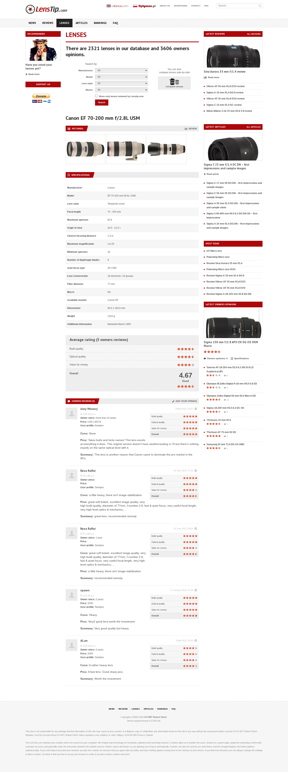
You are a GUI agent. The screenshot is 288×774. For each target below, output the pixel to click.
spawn (85, 590)
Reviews (47, 23)
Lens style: (87, 83)
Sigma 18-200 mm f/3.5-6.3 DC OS (225, 408)
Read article (213, 174)
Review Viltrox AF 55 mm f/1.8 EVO (225, 288)
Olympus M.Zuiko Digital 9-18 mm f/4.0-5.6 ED (231, 383)
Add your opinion (185, 401)
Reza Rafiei (88, 471)
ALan (84, 640)
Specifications (241, 358)
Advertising (180, 6)
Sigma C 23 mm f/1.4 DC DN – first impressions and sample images (226, 166)
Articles (82, 23)
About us (165, 6)
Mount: (89, 90)
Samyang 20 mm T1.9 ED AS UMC (225, 444)
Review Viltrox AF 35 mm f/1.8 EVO (225, 281)
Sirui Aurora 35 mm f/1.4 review (224, 71)
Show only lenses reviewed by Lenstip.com (121, 96)
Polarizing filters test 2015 (220, 269)
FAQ (115, 23)
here (48, 754)
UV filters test (214, 251)
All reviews (254, 34)
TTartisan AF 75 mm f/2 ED (221, 432)
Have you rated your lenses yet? (38, 66)
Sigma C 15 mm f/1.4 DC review (224, 105)
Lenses (64, 23)
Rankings (100, 23)
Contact (195, 6)
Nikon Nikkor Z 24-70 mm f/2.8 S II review (229, 111)
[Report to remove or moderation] (196, 409)
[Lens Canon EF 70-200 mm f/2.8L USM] (85, 136)
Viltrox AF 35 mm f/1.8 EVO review (225, 98)
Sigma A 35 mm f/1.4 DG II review (224, 92)
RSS (206, 6)
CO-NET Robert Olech (155, 717)
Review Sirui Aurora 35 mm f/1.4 (224, 263)
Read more (34, 74)
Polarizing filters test (217, 257)
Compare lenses (174, 86)
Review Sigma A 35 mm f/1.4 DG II (225, 275)
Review (192, 128)
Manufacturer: (86, 70)
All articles (253, 127)
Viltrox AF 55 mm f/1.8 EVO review (225, 86)
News (32, 23)
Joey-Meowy (89, 409)
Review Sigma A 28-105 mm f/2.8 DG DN (228, 294)
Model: (89, 77)
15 (228, 400)
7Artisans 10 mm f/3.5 (218, 420)
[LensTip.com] (51, 8)
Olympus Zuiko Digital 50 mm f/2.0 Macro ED (231, 395)
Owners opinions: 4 (217, 358)
